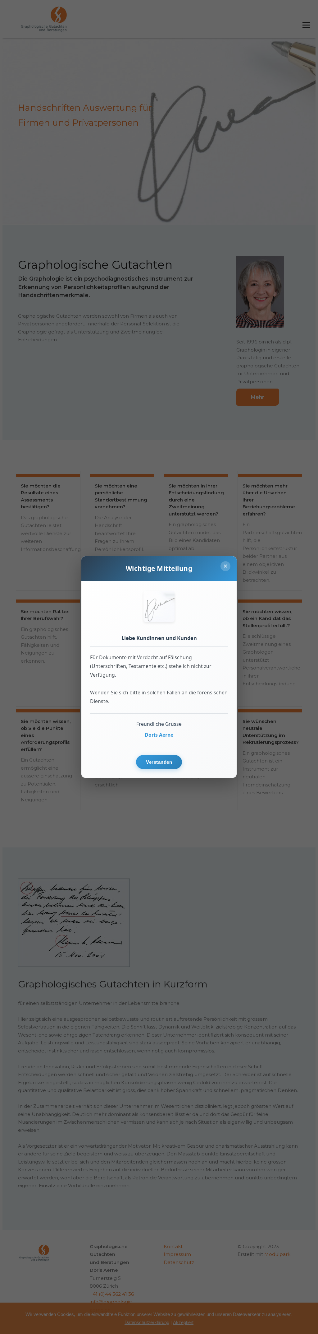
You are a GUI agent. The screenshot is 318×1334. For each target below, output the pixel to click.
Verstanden (159, 762)
